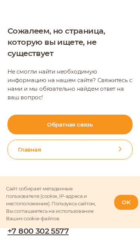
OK (126, 202)
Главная (29, 149)
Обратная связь (70, 124)
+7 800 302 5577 (38, 231)
